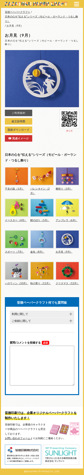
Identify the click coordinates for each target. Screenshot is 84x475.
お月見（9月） (64, 251)
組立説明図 (18, 121)
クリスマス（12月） (67, 283)
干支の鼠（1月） (14, 188)
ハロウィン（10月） (16, 283)
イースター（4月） (16, 220)
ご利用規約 (18, 112)
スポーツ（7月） (14, 251)
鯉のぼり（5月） (40, 220)
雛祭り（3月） (64, 188)
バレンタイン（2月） (40, 191)
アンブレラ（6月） (67, 220)
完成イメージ (20, 138)
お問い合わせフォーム (17, 438)
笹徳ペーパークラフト (17, 12)
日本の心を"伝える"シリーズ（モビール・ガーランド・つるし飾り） (41, 19)
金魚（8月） (37, 251)
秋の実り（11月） (40, 283)
